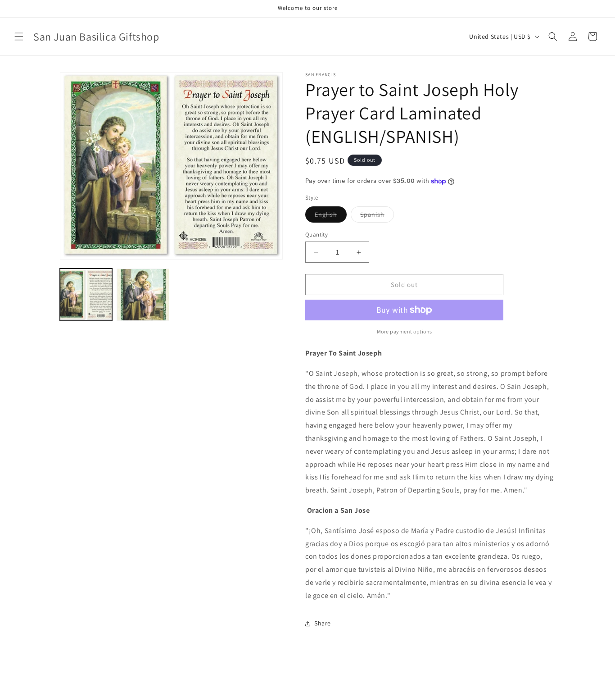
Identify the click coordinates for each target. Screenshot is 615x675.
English (331, 216)
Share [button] (322, 623)
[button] (19, 36)
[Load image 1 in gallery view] (86, 295)
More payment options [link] (404, 331)
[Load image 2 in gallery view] (143, 295)
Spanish (377, 216)
